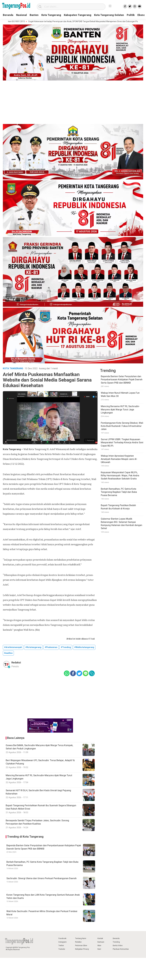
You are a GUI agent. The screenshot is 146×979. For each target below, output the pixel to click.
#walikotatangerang (84, 647)
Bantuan (101, 942)
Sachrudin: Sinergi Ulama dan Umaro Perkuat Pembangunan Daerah (41, 878)
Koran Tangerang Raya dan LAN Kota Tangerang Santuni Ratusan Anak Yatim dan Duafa (43, 896)
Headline (8, 653)
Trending (116, 942)
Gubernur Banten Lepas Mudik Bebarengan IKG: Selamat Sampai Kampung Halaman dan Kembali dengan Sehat (121, 523)
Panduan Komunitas (121, 949)
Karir (99, 949)
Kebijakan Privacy (82, 949)
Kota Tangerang (51, 15)
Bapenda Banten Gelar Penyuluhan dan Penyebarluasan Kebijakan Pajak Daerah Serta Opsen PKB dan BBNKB (43, 847)
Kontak (100, 938)
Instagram (62, 942)
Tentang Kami (80, 938)
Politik (131, 15)
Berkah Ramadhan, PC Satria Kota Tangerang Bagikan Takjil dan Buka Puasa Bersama (42, 863)
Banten (34, 15)
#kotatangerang (33, 647)
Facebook (62, 938)
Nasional (21, 15)
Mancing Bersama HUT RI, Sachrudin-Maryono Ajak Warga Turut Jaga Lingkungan (120, 409)
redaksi (16, 663)
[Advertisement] (73, 103)
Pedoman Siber (81, 945)
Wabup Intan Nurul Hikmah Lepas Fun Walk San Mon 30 (120, 394)
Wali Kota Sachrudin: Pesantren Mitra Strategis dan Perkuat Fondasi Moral (41, 913)
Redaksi (78, 942)
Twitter (61, 945)
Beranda (8, 15)
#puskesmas (51, 647)
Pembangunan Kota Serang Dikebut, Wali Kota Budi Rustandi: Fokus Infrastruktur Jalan (122, 426)
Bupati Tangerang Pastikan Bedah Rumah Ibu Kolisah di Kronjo (118, 507)
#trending (66, 647)
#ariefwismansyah (13, 647)
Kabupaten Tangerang (77, 15)
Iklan (99, 945)
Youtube (61, 949)
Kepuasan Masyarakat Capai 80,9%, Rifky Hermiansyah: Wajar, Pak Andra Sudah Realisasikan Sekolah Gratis (120, 476)
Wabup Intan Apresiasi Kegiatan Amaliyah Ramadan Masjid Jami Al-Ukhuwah (119, 459)
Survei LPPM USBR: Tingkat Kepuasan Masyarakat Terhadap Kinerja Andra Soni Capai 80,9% (122, 443)
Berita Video (117, 945)
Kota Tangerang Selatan (109, 15)
